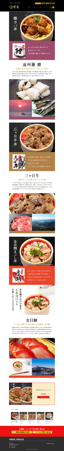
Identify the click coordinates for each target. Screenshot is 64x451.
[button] (38, 3)
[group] (32, 418)
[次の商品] (54, 415)
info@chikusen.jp (11, 443)
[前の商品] (9, 415)
